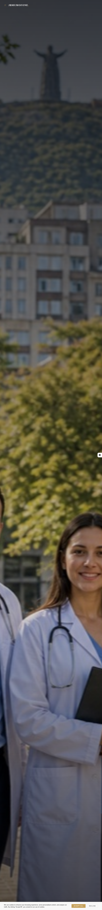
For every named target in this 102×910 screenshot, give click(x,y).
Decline (92, 906)
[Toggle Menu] (5, 5)
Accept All (78, 906)
